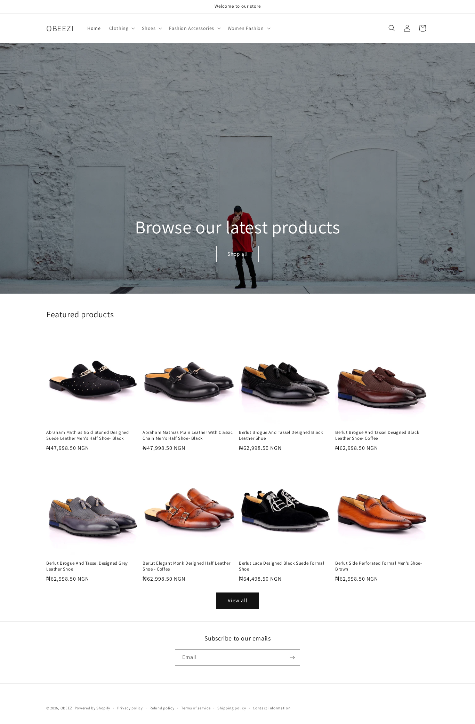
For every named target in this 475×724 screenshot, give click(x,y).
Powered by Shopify (93, 708)
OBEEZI (67, 708)
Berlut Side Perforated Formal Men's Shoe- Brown (378, 566)
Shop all (237, 254)
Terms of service (195, 707)
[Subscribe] (292, 658)
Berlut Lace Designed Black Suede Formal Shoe (281, 566)
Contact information (271, 707)
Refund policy (162, 707)
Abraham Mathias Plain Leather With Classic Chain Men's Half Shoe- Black (188, 435)
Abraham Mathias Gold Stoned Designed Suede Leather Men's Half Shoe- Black (87, 435)
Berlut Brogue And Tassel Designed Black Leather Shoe (281, 435)
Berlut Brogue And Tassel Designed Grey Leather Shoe (87, 566)
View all (238, 600)
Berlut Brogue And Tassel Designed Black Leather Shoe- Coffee (377, 435)
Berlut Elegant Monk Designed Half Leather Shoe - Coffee (187, 566)
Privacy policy (130, 707)
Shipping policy (231, 707)
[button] (121, 28)
